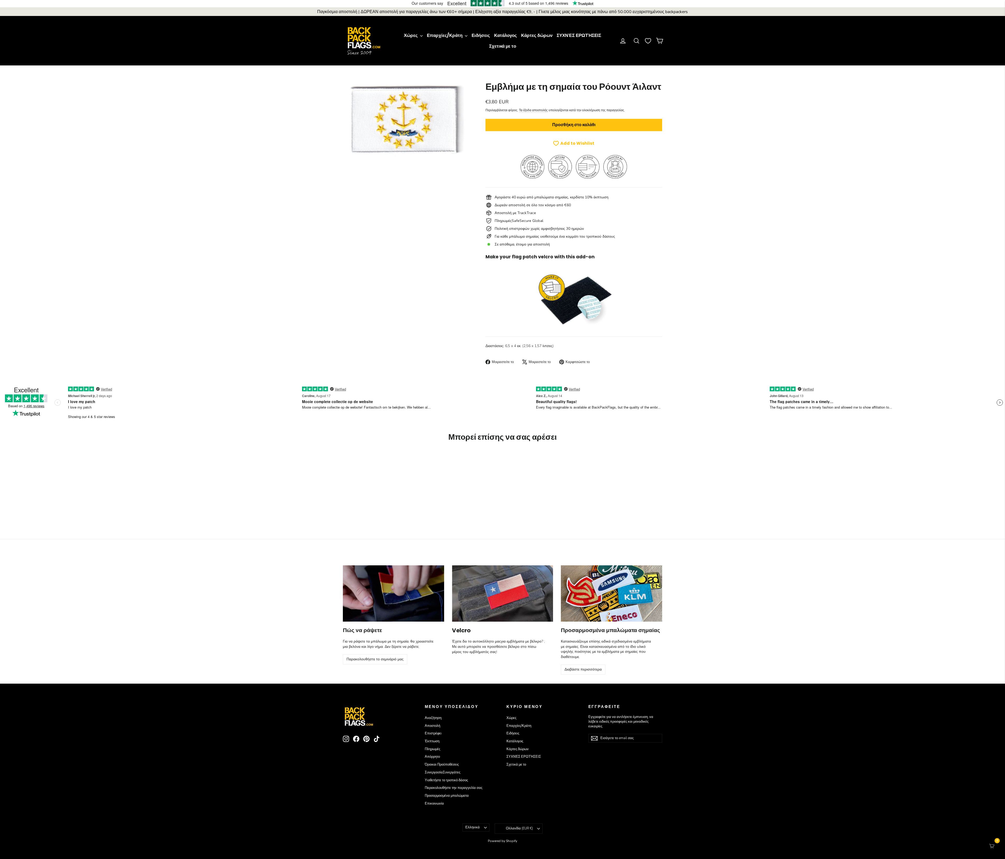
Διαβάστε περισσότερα (583, 669)
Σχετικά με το (502, 46)
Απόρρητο (432, 756)
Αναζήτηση (433, 718)
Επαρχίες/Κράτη (445, 35)
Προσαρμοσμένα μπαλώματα (447, 795)
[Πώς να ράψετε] (393, 593)
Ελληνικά (472, 827)
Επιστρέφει (433, 733)
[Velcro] (502, 593)
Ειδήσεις (481, 35)
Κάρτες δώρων (536, 35)
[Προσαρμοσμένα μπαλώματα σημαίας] (611, 593)
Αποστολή (432, 725)
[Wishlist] (648, 40)
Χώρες (411, 35)
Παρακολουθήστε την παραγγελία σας (453, 787)
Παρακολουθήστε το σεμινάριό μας (375, 659)
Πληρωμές (432, 749)
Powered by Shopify (502, 841)
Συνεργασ (442, 772)
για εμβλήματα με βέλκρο (521, 641)
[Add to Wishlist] (394, 461)
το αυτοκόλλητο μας (484, 641)
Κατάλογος (505, 35)
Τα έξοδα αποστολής (533, 110)
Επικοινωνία (434, 803)
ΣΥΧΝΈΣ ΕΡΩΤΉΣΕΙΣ (579, 35)
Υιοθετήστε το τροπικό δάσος (446, 780)
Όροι (442, 764)
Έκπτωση (432, 741)
